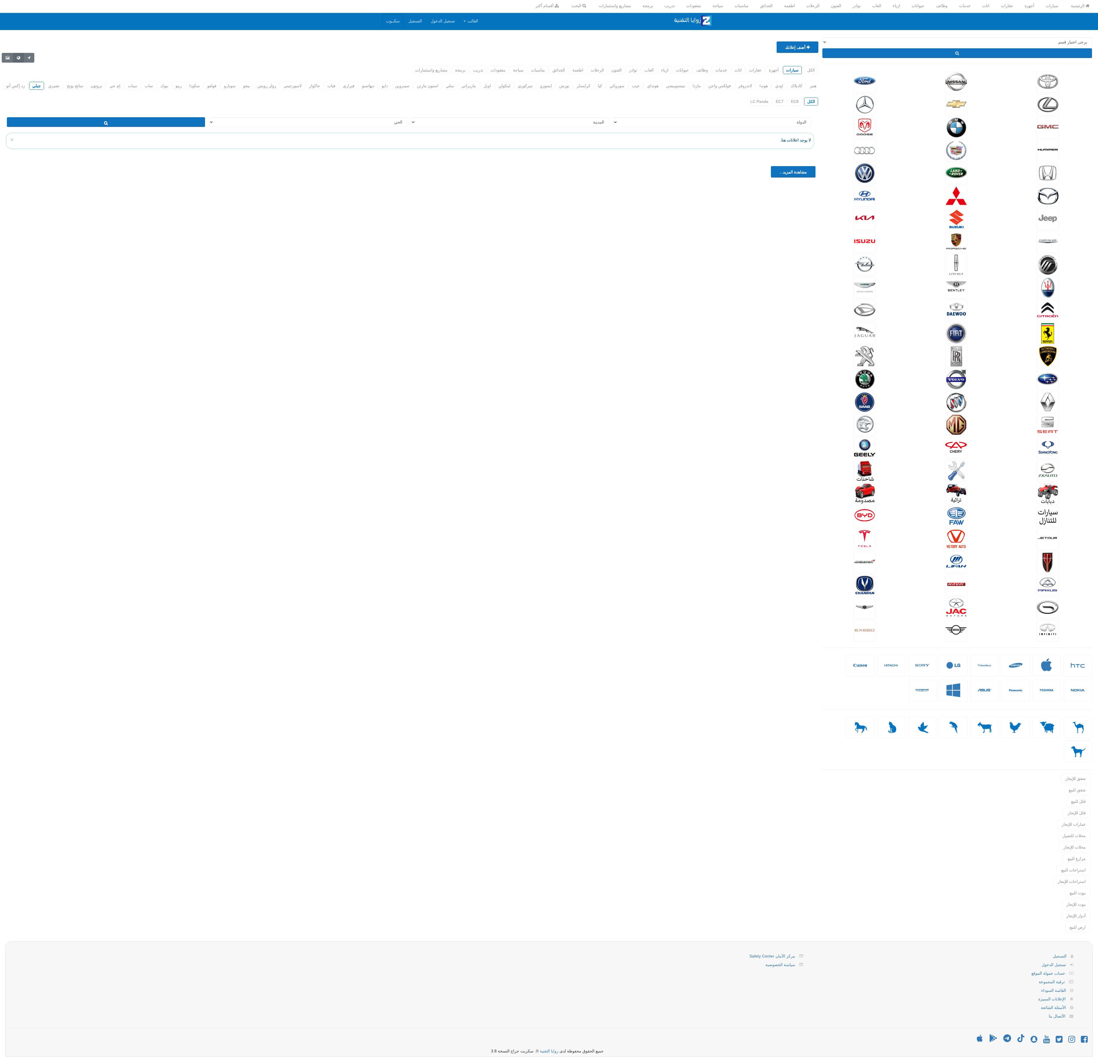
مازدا (697, 85)
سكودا (194, 85)
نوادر (857, 5)
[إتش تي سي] (1078, 669)
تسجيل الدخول (443, 21)
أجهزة (1029, 5)
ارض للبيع (1078, 927)
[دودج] (864, 127)
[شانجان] (864, 584)
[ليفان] (956, 561)
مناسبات (742, 5)
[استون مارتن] (864, 287)
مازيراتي (469, 85)
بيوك (164, 85)
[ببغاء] (953, 727)
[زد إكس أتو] (1047, 470)
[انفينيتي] (1047, 630)
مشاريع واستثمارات (615, 5)
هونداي (653, 85)
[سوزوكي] (956, 218)
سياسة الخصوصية (780, 964)
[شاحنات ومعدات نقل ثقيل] (864, 470)
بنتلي (450, 85)
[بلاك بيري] (984, 669)
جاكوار (314, 85)
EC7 (779, 101)
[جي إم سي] (1047, 127)
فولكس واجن (719, 85)
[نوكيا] (1078, 694)
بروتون (96, 85)
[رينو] (1047, 401)
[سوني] (922, 669)
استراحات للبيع (1073, 870)
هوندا (763, 85)
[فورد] (864, 81)
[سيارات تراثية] (956, 492)
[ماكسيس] (1047, 584)
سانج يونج (75, 85)
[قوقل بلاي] (993, 1040)
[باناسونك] (1016, 694)
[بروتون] (864, 424)
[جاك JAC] (956, 607)
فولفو (211, 85)
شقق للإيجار (1075, 778)
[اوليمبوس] (922, 694)
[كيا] (864, 218)
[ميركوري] (1047, 264)
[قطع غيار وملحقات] (956, 470)
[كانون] (860, 669)
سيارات (1052, 5)
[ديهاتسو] (864, 309)
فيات (331, 85)
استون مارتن (427, 85)
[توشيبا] (1046, 694)
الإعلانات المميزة (1052, 999)
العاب (876, 5)
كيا (600, 85)
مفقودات (693, 5)
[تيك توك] (1021, 1040)
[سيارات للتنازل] (1047, 515)
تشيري (53, 85)
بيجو (246, 85)
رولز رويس (266, 85)
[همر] (1047, 149)
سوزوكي (617, 85)
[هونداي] (864, 195)
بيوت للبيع (1078, 893)
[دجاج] (1015, 727)
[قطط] (891, 727)
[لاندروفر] (956, 172)
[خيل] (860, 727)
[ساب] (864, 401)
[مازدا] (1047, 195)
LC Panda (759, 101)
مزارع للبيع (1077, 858)
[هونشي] (1047, 561)
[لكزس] (1047, 104)
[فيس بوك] (1084, 1040)
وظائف (942, 5)
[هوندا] (1047, 172)
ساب (149, 85)
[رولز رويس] (956, 355)
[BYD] (864, 515)
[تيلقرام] (1007, 1040)
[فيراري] (1047, 332)
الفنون (836, 5)
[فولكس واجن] (864, 172)
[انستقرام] (1071, 1040)
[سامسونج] (1016, 669)
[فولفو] (956, 378)
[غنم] (1046, 727)
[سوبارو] (1047, 378)
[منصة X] (1059, 1040)
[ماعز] (984, 727)
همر (813, 85)
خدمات (965, 5)
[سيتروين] (1047, 309)
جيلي (36, 85)
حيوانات (918, 5)
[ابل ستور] (980, 1040)
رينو (179, 85)
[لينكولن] (956, 264)
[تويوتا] (1047, 81)
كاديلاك (796, 85)
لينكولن (504, 85)
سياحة (718, 5)
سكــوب (393, 21)
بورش (564, 85)
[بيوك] (956, 401)
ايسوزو (546, 85)
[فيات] (956, 332)
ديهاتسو (368, 85)
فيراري (349, 85)
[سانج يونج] (1047, 447)
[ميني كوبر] (956, 630)
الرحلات (812, 5)
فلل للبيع (1078, 801)
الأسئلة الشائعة (1053, 1007)
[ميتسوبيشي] (956, 195)
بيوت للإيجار (1076, 904)
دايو (385, 85)
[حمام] (922, 727)
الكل (811, 70)
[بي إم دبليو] (956, 127)
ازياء (896, 5)
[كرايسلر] (1047, 241)
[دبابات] (1047, 492)
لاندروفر (745, 85)
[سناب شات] (1034, 1040)
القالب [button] (472, 21)
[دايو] (956, 309)
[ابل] (1046, 668)
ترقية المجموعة (1052, 982)
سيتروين (402, 85)
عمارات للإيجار (1074, 824)
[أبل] (1077, 727)
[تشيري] (956, 447)
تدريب (670, 5)
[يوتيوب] (1046, 1040)
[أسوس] (984, 694)
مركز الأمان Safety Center (772, 956)
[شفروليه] (956, 104)
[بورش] (956, 241)
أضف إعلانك (796, 47)
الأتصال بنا (1057, 1016)
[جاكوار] (864, 332)
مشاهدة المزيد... (793, 172)
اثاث (985, 5)
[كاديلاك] (956, 149)
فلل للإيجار (1077, 813)
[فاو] (956, 515)
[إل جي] (953, 669)
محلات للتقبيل (1074, 835)
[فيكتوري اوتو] (956, 538)
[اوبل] (864, 264)
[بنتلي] (956, 287)
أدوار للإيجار (1076, 915)
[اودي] (864, 149)
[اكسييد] (864, 630)
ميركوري (525, 85)
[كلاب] (1077, 752)
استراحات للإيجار (1072, 881)
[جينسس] (864, 607)
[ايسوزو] (864, 241)
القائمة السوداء (1053, 990)
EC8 (795, 101)
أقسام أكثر (545, 5)
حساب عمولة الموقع (1048, 973)
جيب (636, 85)
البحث (576, 5)
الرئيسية (1078, 5)
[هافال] (956, 584)
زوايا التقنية (549, 1051)
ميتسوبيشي (675, 85)
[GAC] (1047, 607)
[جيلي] (864, 447)
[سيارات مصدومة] (864, 492)
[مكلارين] (864, 561)
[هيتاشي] (891, 669)
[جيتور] (1047, 538)
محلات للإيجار (1074, 847)
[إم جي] (956, 424)
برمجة (648, 5)
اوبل (487, 85)
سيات (132, 85)
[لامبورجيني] (1047, 355)
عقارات (1007, 5)
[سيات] (1047, 424)
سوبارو (230, 85)
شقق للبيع (1077, 790)
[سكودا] (864, 378)
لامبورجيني (293, 85)
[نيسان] (956, 81)
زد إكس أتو (15, 85)
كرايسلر (583, 85)
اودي (779, 85)
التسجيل (415, 21)
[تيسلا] (864, 538)
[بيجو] (864, 355)
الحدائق (766, 5)
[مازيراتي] (1047, 287)
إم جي (115, 85)
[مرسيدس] (864, 104)
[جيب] (1047, 218)
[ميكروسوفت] (953, 694)
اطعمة (789, 5)
